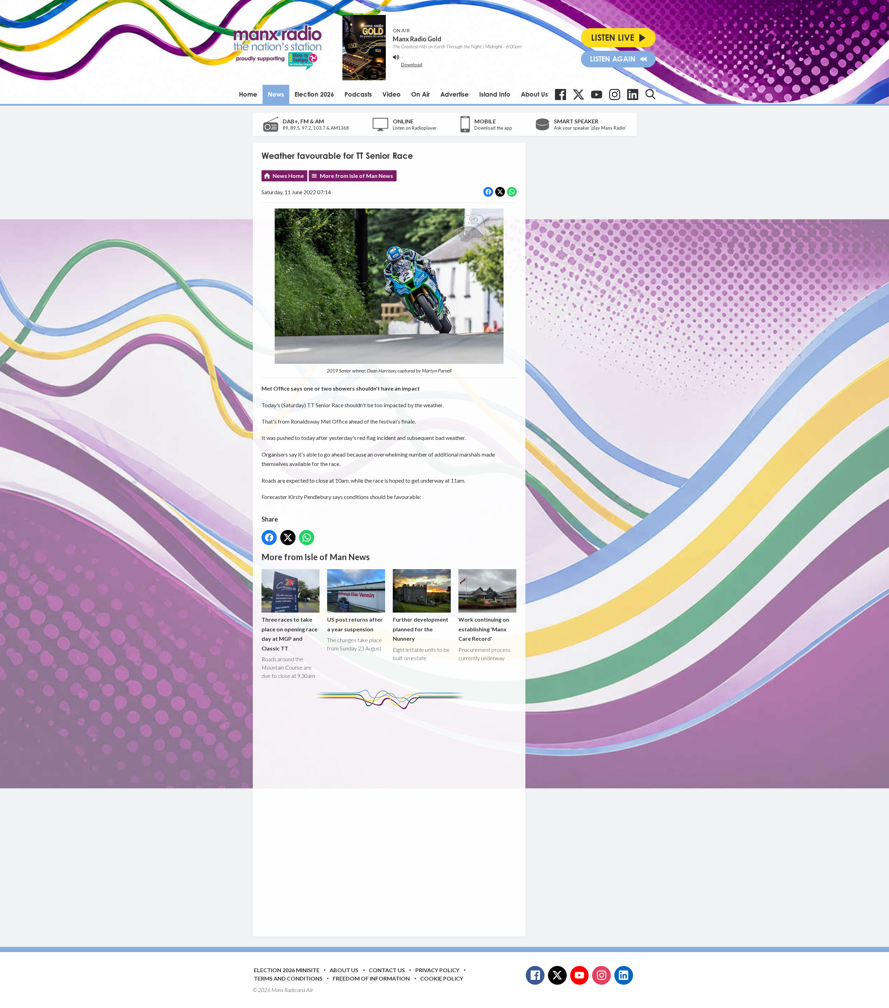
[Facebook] (560, 94)
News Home (288, 175)
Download (411, 64)
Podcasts (358, 94)
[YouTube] (596, 94)
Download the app (493, 128)
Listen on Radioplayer (415, 128)
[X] (578, 94)
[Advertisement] (391, 817)
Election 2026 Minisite (286, 970)
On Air (420, 94)
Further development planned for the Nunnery (420, 629)
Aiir (309, 990)
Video (391, 94)
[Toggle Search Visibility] (650, 94)
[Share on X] (500, 192)
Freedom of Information (371, 978)
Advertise (454, 94)
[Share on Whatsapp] (512, 192)
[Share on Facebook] (488, 192)
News (276, 94)
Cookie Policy (441, 978)
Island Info (494, 94)
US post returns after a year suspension (355, 624)
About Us (534, 94)
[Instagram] (614, 94)
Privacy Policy (437, 970)
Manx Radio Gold (417, 39)
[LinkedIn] (632, 94)
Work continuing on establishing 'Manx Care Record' (483, 629)
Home (248, 94)
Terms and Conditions (288, 978)
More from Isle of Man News (356, 175)
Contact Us (387, 970)
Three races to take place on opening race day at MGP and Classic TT (289, 633)
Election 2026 (314, 94)
